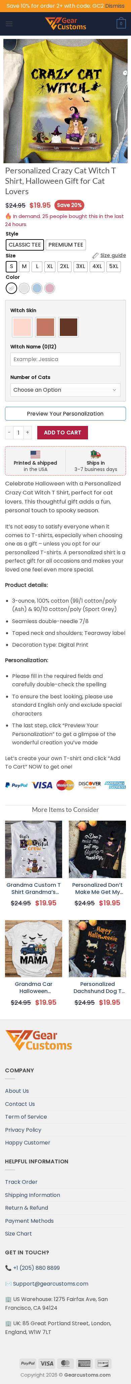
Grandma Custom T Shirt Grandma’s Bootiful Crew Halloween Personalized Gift (33, 889)
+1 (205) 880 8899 (36, 1268)
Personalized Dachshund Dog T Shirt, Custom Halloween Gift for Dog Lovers (97, 988)
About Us (17, 1091)
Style (12, 233)
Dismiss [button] (115, 6)
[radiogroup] (65, 327)
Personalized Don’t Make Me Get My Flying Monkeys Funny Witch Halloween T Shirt (97, 889)
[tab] (65, 310)
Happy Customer (27, 1143)
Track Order (21, 1182)
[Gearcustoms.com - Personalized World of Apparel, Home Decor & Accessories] (66, 24)
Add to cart (63, 432)
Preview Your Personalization (65, 413)
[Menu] (9, 23)
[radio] (24, 245)
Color (13, 277)
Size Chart (18, 1234)
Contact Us (20, 1104)
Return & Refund (26, 1208)
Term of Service (26, 1117)
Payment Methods (29, 1221)
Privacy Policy (23, 1130)
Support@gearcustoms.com (50, 1284)
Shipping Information (32, 1195)
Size (10, 255)
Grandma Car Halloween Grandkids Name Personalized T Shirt (33, 988)
